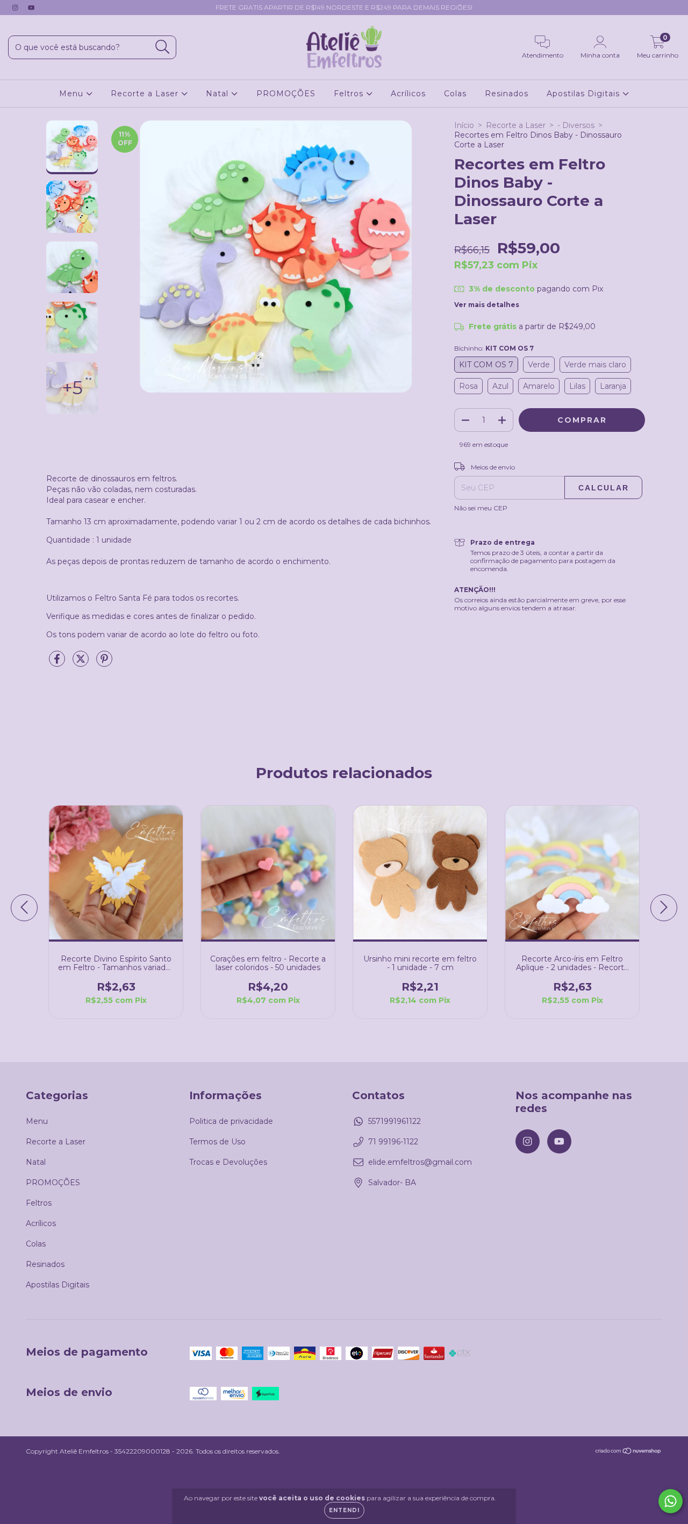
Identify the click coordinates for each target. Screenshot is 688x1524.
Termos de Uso (217, 1141)
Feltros (350, 93)
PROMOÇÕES (286, 93)
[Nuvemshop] (628, 1452)
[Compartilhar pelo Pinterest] (104, 663)
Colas (455, 93)
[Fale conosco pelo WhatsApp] (670, 1501)
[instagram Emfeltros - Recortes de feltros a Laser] (16, 7)
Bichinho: (494, 348)
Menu (72, 93)
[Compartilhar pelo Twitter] (82, 663)
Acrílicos (408, 93)
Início (464, 125)
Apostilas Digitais (584, 93)
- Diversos (575, 125)
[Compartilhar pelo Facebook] (58, 663)
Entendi (344, 1510)
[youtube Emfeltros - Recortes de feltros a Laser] (31, 7)
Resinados (506, 93)
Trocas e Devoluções (228, 1162)
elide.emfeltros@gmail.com (420, 1162)
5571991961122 (394, 1121)
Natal (218, 93)
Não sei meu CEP (480, 508)
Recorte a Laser (146, 93)
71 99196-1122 (393, 1141)
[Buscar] (162, 47)
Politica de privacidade (231, 1121)
